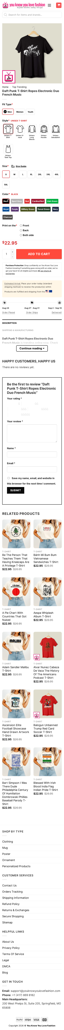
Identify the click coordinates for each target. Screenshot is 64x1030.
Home (5, 87)
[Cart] (58, 5)
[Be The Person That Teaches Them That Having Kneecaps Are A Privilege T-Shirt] (16, 534)
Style (6, 120)
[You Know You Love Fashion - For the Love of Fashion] (23, 5)
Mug (5, 847)
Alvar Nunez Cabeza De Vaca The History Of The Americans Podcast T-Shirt (46, 672)
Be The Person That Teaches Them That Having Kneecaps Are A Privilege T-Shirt (15, 560)
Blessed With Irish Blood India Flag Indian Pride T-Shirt (45, 786)
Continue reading (30, 348)
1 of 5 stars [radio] (12, 403)
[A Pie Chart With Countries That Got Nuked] (16, 591)
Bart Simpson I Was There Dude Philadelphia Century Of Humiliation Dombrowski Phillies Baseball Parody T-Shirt (15, 793)
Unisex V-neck (20, 136)
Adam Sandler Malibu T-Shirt (15, 669)
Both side (28, 235)
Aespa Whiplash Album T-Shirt (43, 614)
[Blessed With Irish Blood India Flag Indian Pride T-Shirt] (47, 761)
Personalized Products (16, 866)
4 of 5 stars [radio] (34, 409)
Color (6, 194)
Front (26, 225)
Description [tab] (9, 323)
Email (11, 463)
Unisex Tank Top (8, 156)
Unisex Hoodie (44, 136)
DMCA (6, 966)
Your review (15, 421)
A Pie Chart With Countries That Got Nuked (14, 616)
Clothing (7, 841)
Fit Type (7, 104)
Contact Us (9, 885)
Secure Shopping (13, 916)
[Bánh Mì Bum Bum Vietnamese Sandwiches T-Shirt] (47, 534)
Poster (6, 853)
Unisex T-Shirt (8, 136)
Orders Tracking (12, 891)
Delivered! (57, 312)
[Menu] (49, 5)
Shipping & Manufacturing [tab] (18, 330)
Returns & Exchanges (15, 910)
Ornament (8, 860)
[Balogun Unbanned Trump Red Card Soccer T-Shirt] (47, 704)
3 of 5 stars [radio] (14, 409)
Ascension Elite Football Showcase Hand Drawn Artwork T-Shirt (15, 730)
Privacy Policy (11, 947)
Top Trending (19, 87)
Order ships (32, 312)
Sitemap (7, 922)
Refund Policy (10, 904)
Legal (5, 960)
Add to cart (39, 254)
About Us (8, 941)
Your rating (14, 398)
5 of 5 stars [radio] (14, 414)
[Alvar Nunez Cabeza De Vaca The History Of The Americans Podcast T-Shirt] (47, 646)
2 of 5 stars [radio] (28, 403)
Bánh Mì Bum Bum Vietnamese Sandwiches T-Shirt (45, 558)
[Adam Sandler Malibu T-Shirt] (16, 646)
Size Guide (21, 166)
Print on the (9, 225)
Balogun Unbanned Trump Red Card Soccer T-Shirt (45, 728)
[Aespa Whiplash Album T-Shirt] (47, 591)
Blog (5, 972)
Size (5, 166)
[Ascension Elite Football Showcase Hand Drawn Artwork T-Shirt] (16, 704)
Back (26, 230)
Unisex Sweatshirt (55, 136)
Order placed (8, 312)
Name (11, 448)
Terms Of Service (13, 954)
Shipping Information (15, 897)
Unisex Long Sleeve (32, 137)
